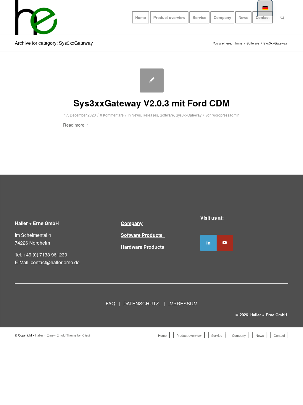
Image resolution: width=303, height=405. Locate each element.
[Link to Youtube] (225, 243)
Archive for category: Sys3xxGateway (54, 42)
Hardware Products (143, 246)
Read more (73, 125)
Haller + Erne (44, 335)
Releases (150, 114)
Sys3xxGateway (189, 114)
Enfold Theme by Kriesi (73, 335)
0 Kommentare (112, 114)
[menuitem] (140, 17)
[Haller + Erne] (36, 17)
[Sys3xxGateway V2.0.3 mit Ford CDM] (152, 80)
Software (167, 114)
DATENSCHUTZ (141, 303)
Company (132, 223)
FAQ (110, 303)
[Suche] (282, 17)
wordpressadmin (225, 114)
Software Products (143, 235)
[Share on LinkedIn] (208, 243)
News (136, 114)
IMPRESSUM (182, 303)
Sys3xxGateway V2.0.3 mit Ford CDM (151, 102)
